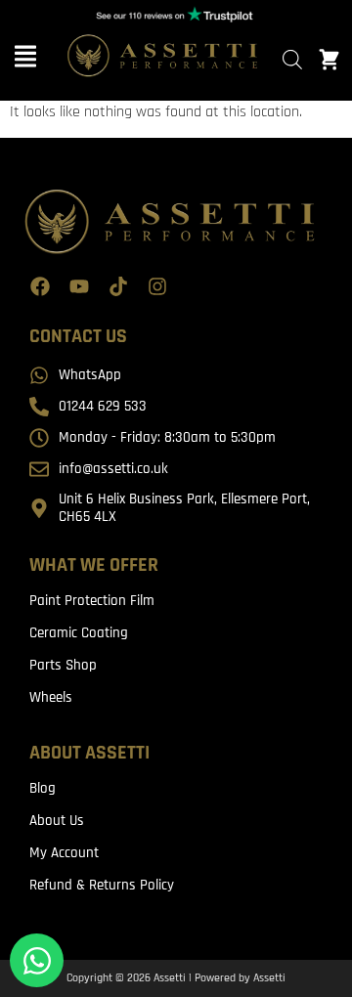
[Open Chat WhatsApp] (37, 960)
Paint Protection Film (91, 600)
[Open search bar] (292, 60)
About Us (56, 820)
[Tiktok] (118, 286)
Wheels (50, 697)
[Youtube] (79, 286)
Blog (42, 788)
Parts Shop (63, 665)
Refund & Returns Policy (101, 885)
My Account (64, 853)
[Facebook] (40, 286)
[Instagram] (157, 286)
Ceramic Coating (78, 633)
